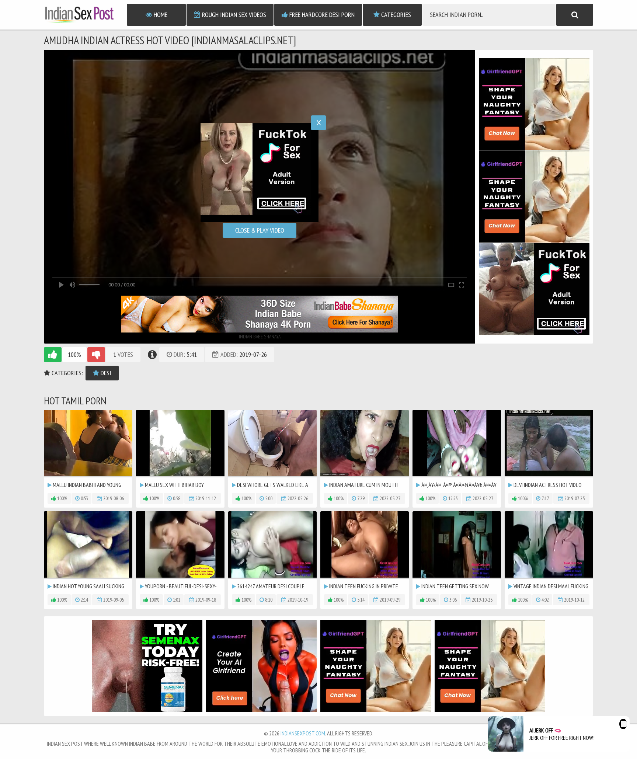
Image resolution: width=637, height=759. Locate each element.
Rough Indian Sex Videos (233, 14)
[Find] (574, 15)
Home (159, 14)
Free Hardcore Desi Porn (321, 14)
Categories (395, 14)
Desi (105, 373)
